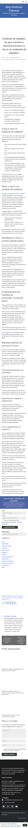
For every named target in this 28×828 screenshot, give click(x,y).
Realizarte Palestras (16, 57)
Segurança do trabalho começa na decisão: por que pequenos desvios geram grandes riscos (12, 693)
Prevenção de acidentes (17, 597)
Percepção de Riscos (6, 597)
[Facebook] (4, 807)
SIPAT (3, 567)
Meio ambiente (5, 550)
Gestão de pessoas (7, 546)
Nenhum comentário (21, 59)
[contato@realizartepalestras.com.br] (3, 800)
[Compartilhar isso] (7, 603)
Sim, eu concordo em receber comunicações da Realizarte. (12, 522)
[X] (8, 807)
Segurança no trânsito (7, 563)
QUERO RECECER (10, 527)
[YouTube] (16, 807)
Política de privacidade (15, 826)
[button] (23, 1)
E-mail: (3, 515)
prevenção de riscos (8, 332)
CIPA (3, 541)
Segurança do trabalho (8, 59)
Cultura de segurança (18, 596)
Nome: (3, 510)
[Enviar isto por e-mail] (3, 603)
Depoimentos (5, 543)
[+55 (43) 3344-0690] (3, 802)
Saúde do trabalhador (7, 556)
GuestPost (4, 548)
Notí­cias (4, 554)
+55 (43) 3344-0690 (10, 802)
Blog (25, 821)
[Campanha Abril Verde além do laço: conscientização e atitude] (14, 706)
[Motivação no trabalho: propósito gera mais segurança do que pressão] (14, 660)
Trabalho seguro (5, 599)
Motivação (4, 552)
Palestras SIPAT (22, 818)
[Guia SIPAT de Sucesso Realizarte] (14, 582)
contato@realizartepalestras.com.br (14, 800)
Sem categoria (5, 565)
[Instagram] (12, 807)
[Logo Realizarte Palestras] (6, 1)
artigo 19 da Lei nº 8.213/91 (17, 193)
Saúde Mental (5, 559)
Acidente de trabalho (8, 596)
